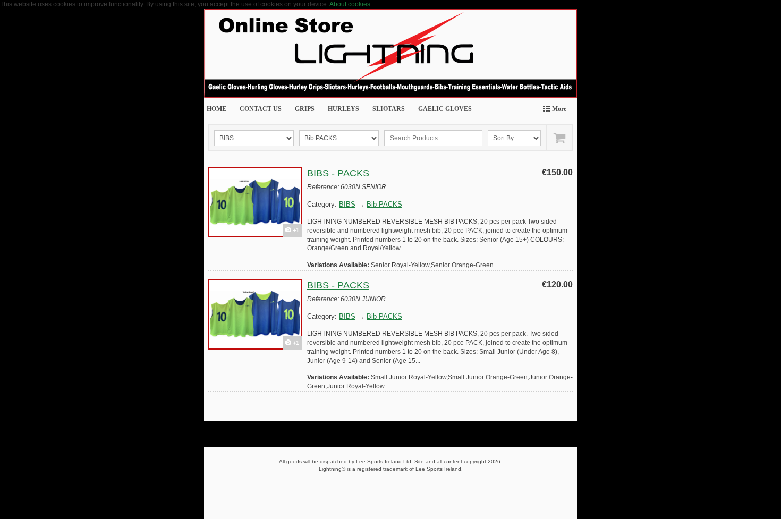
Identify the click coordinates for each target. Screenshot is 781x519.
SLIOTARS (388, 109)
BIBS (347, 204)
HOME (216, 109)
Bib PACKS (384, 204)
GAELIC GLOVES (445, 109)
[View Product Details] (255, 202)
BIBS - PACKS (338, 173)
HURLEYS (343, 109)
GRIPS (305, 109)
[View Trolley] (559, 137)
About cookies (349, 4)
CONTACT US (261, 109)
